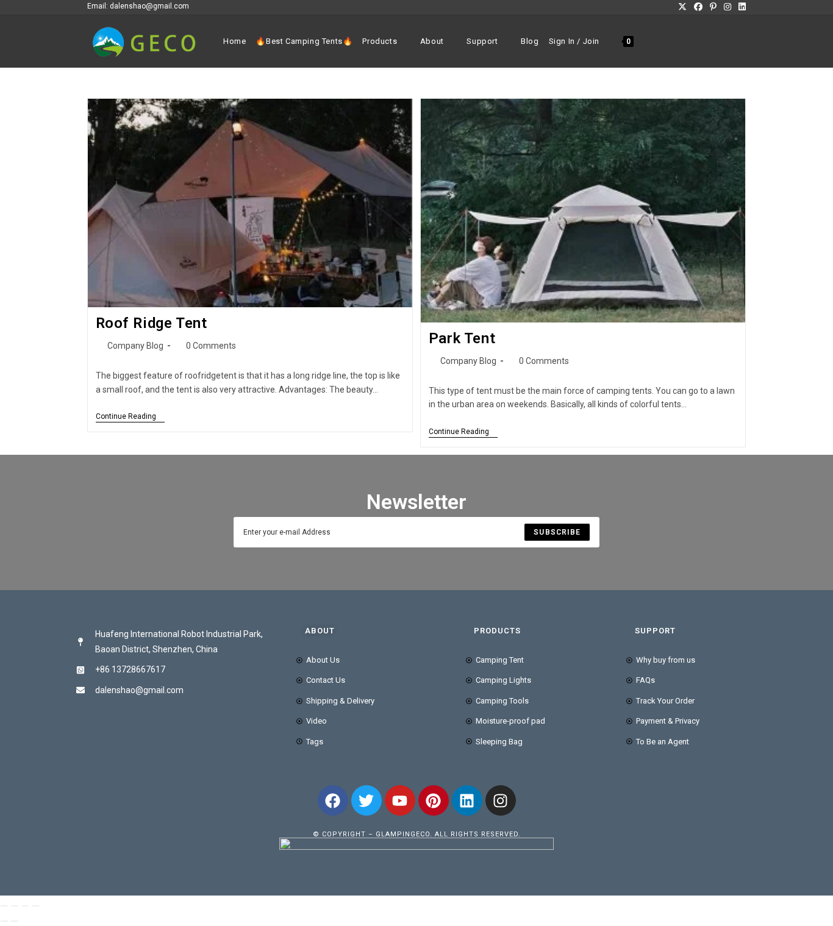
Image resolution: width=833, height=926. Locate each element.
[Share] (25, 906)
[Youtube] (400, 800)
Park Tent (462, 338)
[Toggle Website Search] (646, 41)
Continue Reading (130, 416)
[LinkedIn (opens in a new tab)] (740, 7)
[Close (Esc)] (35, 906)
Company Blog (135, 346)
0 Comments (211, 346)
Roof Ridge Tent (151, 323)
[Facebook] (333, 800)
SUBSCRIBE (557, 532)
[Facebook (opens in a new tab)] (698, 7)
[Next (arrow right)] (14, 921)
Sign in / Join (574, 41)
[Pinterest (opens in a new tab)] (713, 7)
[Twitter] (366, 800)
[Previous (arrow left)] (4, 921)
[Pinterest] (433, 800)
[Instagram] (500, 800)
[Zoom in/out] (4, 906)
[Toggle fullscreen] (14, 906)
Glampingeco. (405, 834)
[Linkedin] (467, 800)
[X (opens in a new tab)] (682, 7)
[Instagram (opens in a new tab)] (727, 7)
